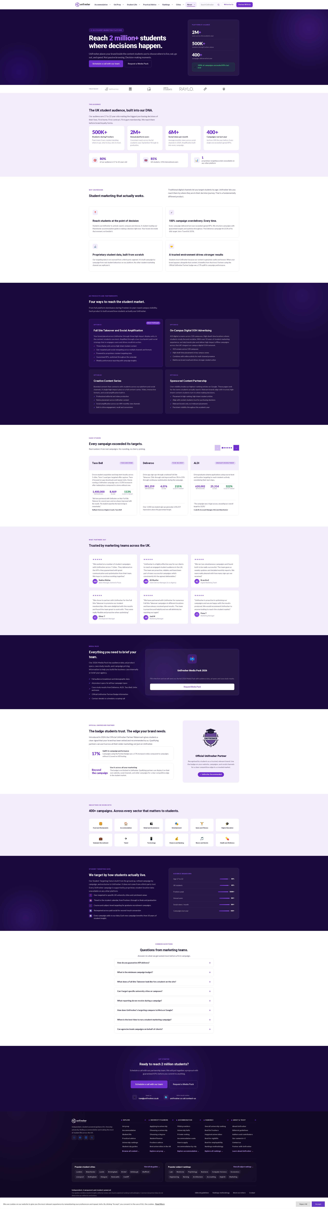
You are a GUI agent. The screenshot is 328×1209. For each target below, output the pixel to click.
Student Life (132, 5)
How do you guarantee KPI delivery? (133, 963)
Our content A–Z (239, 1138)
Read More (160, 1204)
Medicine (180, 1172)
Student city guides (130, 1146)
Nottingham (92, 1177)
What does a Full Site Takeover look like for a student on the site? (146, 981)
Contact (252, 1193)
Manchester (90, 1172)
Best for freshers (212, 1130)
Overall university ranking (215, 1126)
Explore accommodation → (188, 1151)
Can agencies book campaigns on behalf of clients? (140, 1029)
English (222, 1177)
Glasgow (104, 1177)
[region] (164, 1203)
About (189, 5)
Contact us (236, 1142)
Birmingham (112, 1172)
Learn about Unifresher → (242, 1151)
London (79, 1172)
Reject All (303, 1204)
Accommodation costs (186, 1138)
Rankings (166, 5)
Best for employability (214, 1142)
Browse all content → (130, 1151)
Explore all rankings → (214, 1151)
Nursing (186, 1177)
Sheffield (145, 1172)
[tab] (222, 447)
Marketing (233, 1177)
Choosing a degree (157, 1134)
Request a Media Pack (138, 64)
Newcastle (115, 1177)
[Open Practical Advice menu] (159, 4)
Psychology (192, 1172)
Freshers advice (156, 1142)
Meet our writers (239, 1193)
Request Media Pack (192, 687)
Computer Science (219, 1172)
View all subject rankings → (243, 1167)
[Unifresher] (82, 4)
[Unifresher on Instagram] (74, 1137)
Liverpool (80, 1177)
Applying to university (158, 1126)
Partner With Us (244, 5)
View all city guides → (152, 1167)
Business (204, 1172)
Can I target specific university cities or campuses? (139, 991)
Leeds (101, 1172)
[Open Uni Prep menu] (123, 4)
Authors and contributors (242, 1134)
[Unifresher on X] (91, 1137)
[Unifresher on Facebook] (80, 1137)
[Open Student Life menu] (139, 4)
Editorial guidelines (240, 1130)
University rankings (130, 1142)
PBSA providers (183, 1126)
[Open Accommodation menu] (110, 4)
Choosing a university (158, 1130)
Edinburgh (134, 1172)
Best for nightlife (211, 1138)
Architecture (198, 1177)
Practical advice (129, 1138)
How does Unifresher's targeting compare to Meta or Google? (145, 1010)
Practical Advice (149, 5)
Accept (318, 1204)
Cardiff (126, 1177)
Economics (235, 1172)
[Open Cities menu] (183, 4)
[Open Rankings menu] (172, 4)
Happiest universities (213, 1134)
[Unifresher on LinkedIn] (86, 1137)
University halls (183, 1130)
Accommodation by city (186, 1146)
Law (171, 1172)
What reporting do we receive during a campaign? (139, 1000)
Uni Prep (117, 5)
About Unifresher (239, 1126)
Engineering (174, 1177)
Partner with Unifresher (242, 1146)
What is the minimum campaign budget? (135, 972)
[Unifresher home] (79, 1121)
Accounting (211, 1177)
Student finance (156, 1138)
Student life (126, 1134)
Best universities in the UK (160, 1146)
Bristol (123, 1172)
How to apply (182, 1142)
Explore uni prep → (157, 1151)
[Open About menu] (194, 4)
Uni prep (125, 1126)
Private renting (183, 1134)
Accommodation (101, 5)
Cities (178, 5)
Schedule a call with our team (106, 64)
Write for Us (228, 5)
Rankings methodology (214, 1146)
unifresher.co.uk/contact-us (183, 1098)
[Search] (218, 4)
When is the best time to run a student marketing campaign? (144, 1019)
